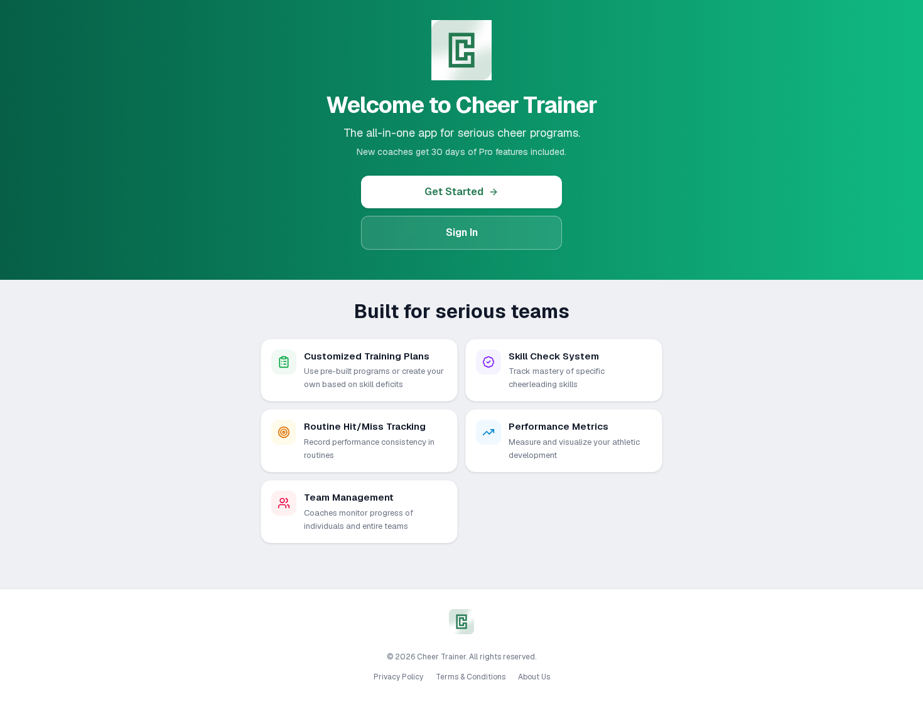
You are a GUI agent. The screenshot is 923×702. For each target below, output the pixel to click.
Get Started (453, 191)
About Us (534, 677)
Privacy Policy (398, 677)
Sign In (462, 232)
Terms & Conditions (470, 677)
